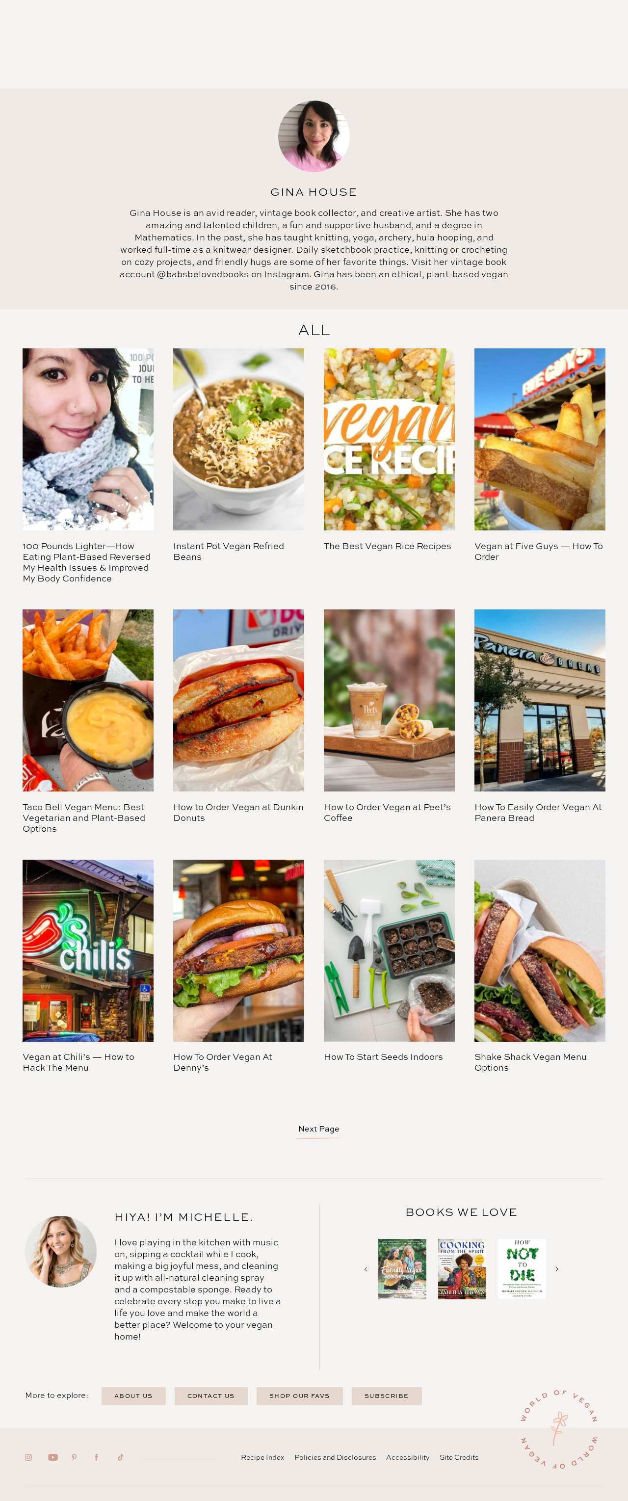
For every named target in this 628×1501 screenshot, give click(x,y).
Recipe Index (263, 1457)
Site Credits (459, 1457)
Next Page (319, 1128)
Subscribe (387, 1396)
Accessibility (408, 1457)
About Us (133, 1396)
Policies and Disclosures (335, 1457)
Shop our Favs (299, 1396)
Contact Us (211, 1396)
